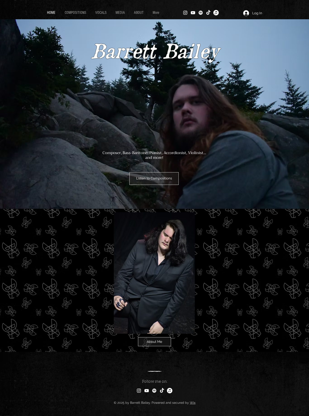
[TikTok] (208, 12)
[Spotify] (200, 12)
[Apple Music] (216, 12)
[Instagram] (185, 12)
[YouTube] (193, 12)
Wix (192, 402)
